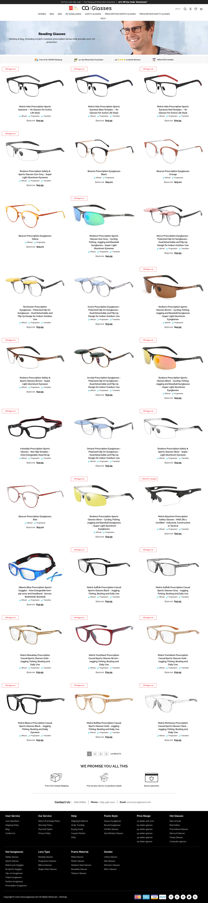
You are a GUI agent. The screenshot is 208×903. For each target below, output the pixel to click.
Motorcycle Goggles (14, 865)
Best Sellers (175, 825)
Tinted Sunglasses (13, 877)
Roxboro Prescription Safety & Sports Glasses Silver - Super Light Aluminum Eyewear (173, 451)
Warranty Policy (45, 825)
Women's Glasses (112, 865)
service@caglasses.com (139, 802)
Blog (7, 829)
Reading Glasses (45, 857)
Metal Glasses (77, 857)
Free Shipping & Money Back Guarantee (99, 2)
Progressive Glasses (47, 861)
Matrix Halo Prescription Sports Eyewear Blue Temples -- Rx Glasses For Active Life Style (104, 109)
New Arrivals (175, 821)
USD (177, 9)
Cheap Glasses (176, 837)
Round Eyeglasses (112, 825)
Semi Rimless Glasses (113, 833)
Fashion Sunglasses (14, 881)
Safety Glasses (11, 857)
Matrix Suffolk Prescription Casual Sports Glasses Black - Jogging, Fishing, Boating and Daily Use (104, 590)
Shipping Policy (12, 825)
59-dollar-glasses (145, 829)
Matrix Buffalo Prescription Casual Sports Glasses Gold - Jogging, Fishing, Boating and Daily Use (104, 726)
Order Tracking (77, 825)
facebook (171, 897)
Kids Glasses (109, 861)
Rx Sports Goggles (13, 869)
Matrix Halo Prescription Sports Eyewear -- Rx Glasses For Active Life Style (35, 109)
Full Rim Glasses (111, 829)
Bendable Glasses (79, 869)
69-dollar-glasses (145, 825)
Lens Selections (12, 821)
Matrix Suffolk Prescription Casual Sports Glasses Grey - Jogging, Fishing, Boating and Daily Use (173, 590)
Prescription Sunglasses (16, 885)
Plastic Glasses (77, 861)
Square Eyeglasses (112, 821)
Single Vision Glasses (47, 869)
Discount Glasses (177, 833)
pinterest (183, 897)
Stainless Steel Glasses (81, 865)
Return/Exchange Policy (49, 821)
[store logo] (97, 8)
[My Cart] (201, 9)
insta (177, 897)
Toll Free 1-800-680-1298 (71, 2)
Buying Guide (77, 829)
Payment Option (45, 829)
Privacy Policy (44, 833)
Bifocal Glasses (45, 865)
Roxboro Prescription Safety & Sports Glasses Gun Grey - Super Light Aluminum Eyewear (35, 174)
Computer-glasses (178, 841)
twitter (189, 897)
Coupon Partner (78, 833)
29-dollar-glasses (144, 841)
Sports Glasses (12, 861)
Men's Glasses (110, 869)
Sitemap (63, 897)
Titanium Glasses (78, 873)
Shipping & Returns (79, 821)
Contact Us (10, 833)
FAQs (73, 837)
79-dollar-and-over (145, 821)
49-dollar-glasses (145, 833)
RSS (195, 897)
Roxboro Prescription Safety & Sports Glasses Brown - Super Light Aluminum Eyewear (35, 380)
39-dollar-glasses (145, 837)
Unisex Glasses (110, 857)
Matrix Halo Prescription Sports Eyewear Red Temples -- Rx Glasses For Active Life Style (173, 109)
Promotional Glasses (179, 829)
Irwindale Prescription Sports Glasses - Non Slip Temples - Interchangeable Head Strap (35, 451)
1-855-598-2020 (107, 802)
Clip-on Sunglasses (14, 873)
